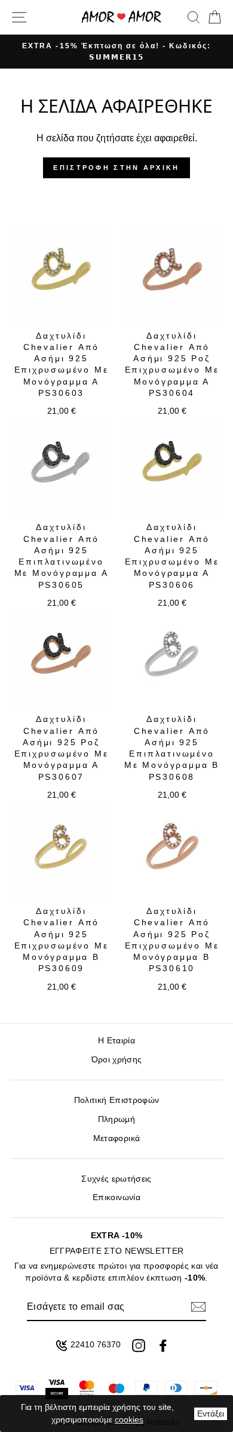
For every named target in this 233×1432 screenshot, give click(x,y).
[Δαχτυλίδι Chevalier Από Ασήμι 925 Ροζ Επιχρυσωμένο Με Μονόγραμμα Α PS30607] (61, 658)
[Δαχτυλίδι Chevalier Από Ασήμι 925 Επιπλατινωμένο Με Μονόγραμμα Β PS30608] (171, 658)
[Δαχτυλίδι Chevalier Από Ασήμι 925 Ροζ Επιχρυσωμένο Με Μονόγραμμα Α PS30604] (171, 275)
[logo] (121, 17)
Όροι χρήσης (116, 1059)
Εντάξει (210, 1413)
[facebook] (163, 1345)
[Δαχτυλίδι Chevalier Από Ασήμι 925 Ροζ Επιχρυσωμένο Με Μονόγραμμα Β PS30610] (171, 850)
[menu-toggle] (19, 17)
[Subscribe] (198, 1307)
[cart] (212, 17)
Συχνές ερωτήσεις (116, 1178)
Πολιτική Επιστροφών (116, 1100)
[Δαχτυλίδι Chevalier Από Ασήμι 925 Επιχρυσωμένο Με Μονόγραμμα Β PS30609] (61, 850)
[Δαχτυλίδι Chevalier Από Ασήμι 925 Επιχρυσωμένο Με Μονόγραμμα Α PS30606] (171, 466)
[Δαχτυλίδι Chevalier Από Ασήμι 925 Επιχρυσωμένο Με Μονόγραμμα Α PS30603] (61, 275)
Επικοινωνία (116, 1197)
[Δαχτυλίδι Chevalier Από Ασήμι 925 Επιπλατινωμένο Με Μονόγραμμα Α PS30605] (61, 466)
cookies (129, 1419)
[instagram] (138, 1345)
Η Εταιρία (116, 1040)
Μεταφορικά (116, 1138)
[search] (193, 17)
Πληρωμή (116, 1119)
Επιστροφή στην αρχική (116, 167)
